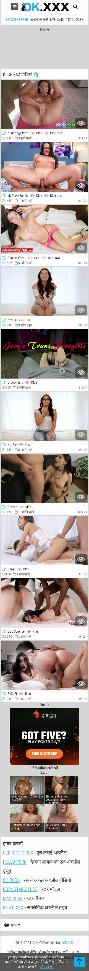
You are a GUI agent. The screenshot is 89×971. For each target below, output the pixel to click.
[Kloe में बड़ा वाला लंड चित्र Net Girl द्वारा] (44, 416)
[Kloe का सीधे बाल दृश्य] (44, 478)
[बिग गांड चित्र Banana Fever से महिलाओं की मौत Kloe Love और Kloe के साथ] (44, 229)
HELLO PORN (15, 862)
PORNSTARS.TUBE (20, 889)
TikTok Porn (74, 19)
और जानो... (47, 966)
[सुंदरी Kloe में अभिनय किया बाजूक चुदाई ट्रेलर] (44, 540)
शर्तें (65, 952)
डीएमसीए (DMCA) (49, 952)
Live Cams (57, 19)
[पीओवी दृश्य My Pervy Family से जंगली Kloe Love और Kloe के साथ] (44, 167)
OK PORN (11, 880)
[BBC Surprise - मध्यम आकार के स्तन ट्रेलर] (44, 603)
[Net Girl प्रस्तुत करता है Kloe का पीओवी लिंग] (44, 291)
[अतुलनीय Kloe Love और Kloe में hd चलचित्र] (44, 104)
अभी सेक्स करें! (39, 19)
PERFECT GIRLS (18, 852)
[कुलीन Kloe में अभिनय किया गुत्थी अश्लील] (44, 354)
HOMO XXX (13, 907)
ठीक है (79, 962)
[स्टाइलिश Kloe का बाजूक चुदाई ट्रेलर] (44, 665)
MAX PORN (13, 898)
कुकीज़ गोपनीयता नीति (21, 952)
